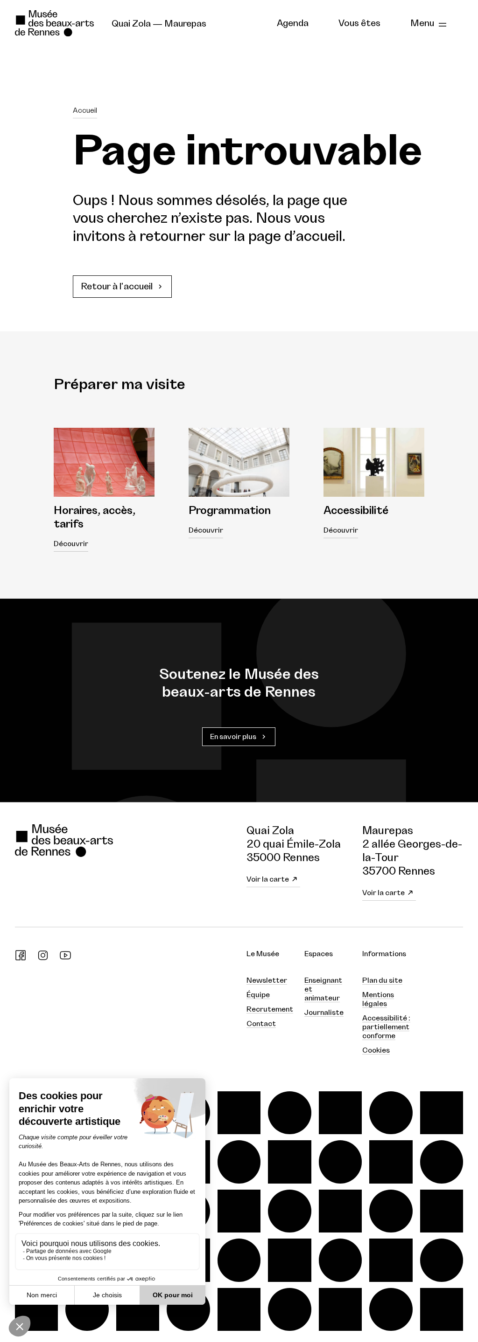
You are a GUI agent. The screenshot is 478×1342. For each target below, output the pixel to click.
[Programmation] (239, 462)
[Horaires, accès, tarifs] (104, 462)
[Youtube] (65, 958)
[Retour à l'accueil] (56, 23)
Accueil (85, 110)
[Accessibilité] (373, 462)
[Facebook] (20, 958)
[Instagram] (43, 958)
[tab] (293, 23)
